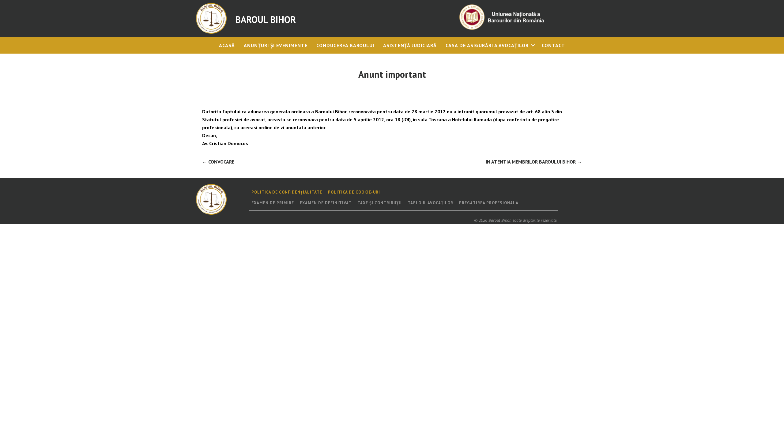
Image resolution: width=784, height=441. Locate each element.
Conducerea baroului (345, 45)
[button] (533, 45)
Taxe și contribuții (379, 202)
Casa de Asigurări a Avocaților (487, 45)
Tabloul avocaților (430, 202)
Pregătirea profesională (488, 202)
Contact (553, 45)
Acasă (227, 45)
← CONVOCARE (218, 162)
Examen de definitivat (326, 202)
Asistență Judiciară (410, 45)
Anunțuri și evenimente (275, 45)
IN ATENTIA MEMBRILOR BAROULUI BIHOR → (534, 162)
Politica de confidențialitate (286, 192)
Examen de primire (272, 202)
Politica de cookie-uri (354, 192)
